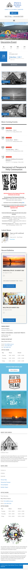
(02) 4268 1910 (8, 345)
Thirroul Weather (4, 484)
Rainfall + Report (4, 487)
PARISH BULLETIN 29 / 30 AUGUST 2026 (13, 270)
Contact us (8, 9)
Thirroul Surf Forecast (5, 482)
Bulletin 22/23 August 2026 (11, 307)
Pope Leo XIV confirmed (17, 233)
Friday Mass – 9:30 (14, 57)
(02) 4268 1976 (7, 347)
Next (10, 52)
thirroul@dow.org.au (9, 344)
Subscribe (20, 9)
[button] (14, 20)
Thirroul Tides (4, 479)
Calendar (14, 9)
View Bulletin (10, 286)
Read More (12, 239)
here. (23, 202)
